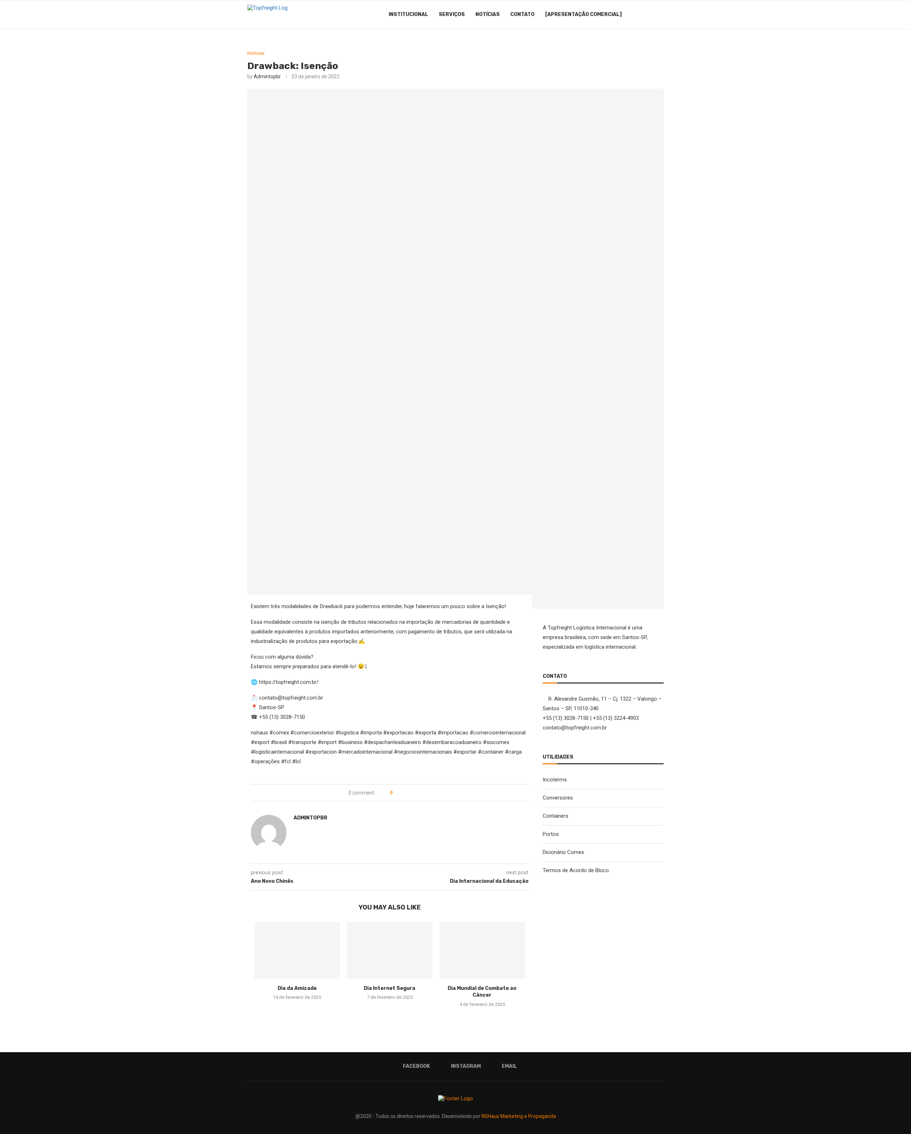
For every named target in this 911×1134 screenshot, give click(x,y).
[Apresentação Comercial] (583, 14)
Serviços (452, 14)
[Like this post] (396, 793)
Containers (555, 816)
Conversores (558, 798)
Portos (551, 834)
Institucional (408, 14)
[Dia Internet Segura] (389, 950)
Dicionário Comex (563, 852)
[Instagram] (642, 14)
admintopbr (267, 76)
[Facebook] (634, 14)
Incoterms (555, 779)
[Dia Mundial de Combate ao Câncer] (482, 950)
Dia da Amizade (297, 988)
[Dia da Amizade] (297, 950)
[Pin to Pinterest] (420, 793)
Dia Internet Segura (389, 988)
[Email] (649, 14)
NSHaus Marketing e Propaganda (518, 1116)
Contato (522, 14)
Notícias (487, 14)
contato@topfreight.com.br (575, 727)
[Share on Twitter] (412, 793)
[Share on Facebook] (405, 793)
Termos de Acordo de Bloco (576, 870)
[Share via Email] (427, 793)
